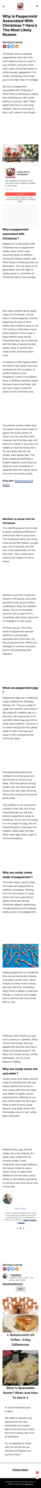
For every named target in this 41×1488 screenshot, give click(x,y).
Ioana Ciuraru (16, 1275)
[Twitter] (13, 46)
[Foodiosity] (20, 6)
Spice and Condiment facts (13, 1284)
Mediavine (29, 1484)
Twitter (25, 1220)
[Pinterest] (4, 46)
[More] (17, 46)
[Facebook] (9, 46)
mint (20, 1289)
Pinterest (21, 1222)
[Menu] (3, 6)
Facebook (32, 1220)
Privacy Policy (20, 1469)
